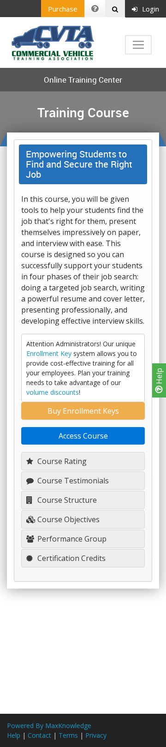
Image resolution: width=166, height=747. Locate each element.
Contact (39, 735)
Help (159, 377)
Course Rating (61, 461)
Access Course (83, 436)
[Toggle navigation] (138, 44)
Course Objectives (68, 519)
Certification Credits (71, 558)
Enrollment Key (48, 353)
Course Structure (66, 500)
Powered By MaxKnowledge (49, 725)
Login (150, 8)
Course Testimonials (72, 481)
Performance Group (71, 539)
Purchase (62, 8)
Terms (68, 735)
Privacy (96, 735)
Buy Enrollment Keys (83, 411)
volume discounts (52, 392)
